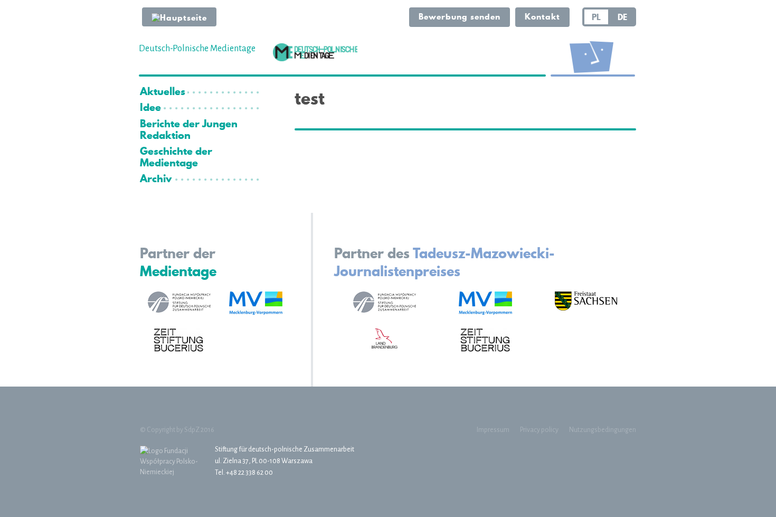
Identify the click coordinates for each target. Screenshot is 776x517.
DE (622, 17)
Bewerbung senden (459, 16)
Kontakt (542, 16)
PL (596, 17)
